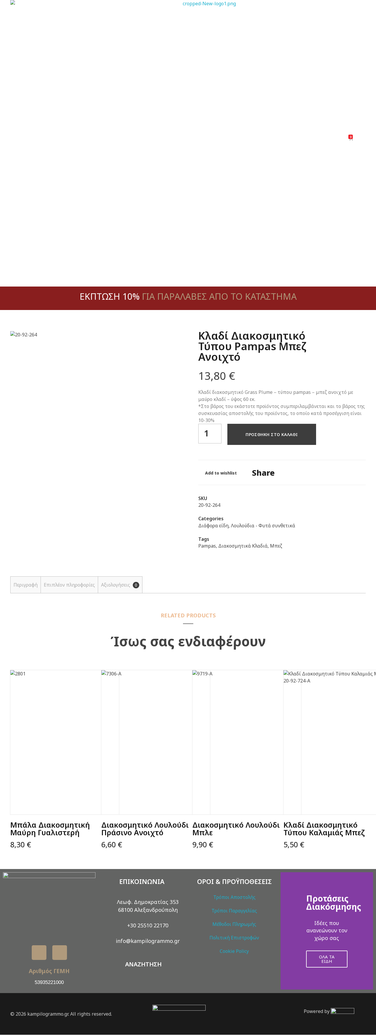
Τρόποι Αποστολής (234, 897)
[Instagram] (59, 952)
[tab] (25, 584)
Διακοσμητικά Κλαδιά (243, 546)
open (167, 341)
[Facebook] (39, 952)
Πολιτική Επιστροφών (234, 937)
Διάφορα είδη (213, 525)
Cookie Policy (234, 951)
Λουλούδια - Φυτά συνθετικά (263, 525)
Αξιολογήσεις (119, 585)
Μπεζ (276, 546)
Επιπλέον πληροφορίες (69, 585)
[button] (286, 930)
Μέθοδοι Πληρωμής (234, 924)
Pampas (207, 546)
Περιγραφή (26, 585)
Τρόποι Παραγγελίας (234, 910)
